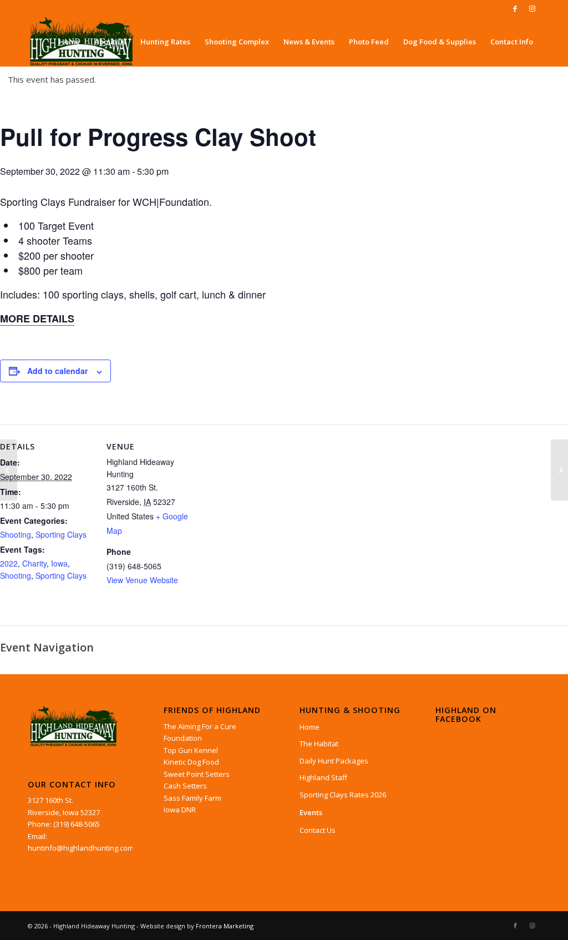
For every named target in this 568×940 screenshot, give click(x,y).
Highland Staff (323, 777)
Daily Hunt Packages (334, 761)
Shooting (15, 534)
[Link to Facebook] (515, 8)
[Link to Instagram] (532, 8)
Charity (34, 563)
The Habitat (319, 744)
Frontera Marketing (224, 926)
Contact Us (318, 830)
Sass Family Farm (192, 798)
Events (311, 812)
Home (310, 727)
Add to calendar (57, 370)
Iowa (59, 563)
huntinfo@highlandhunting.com (81, 848)
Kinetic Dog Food (191, 762)
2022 (9, 563)
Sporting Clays (61, 534)
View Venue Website (142, 579)
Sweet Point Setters (197, 774)
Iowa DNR (180, 810)
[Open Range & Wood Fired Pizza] (8, 470)
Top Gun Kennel (191, 750)
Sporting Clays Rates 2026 (343, 795)
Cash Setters (185, 786)
